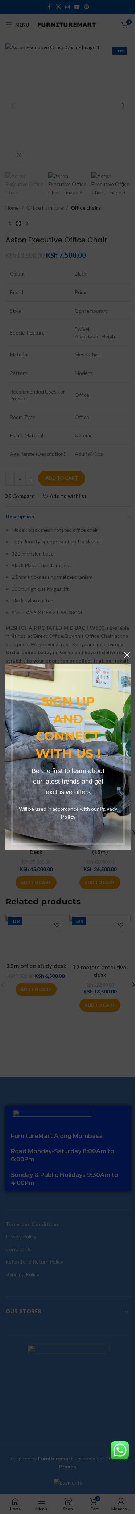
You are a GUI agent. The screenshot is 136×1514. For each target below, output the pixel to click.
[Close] (127, 655)
